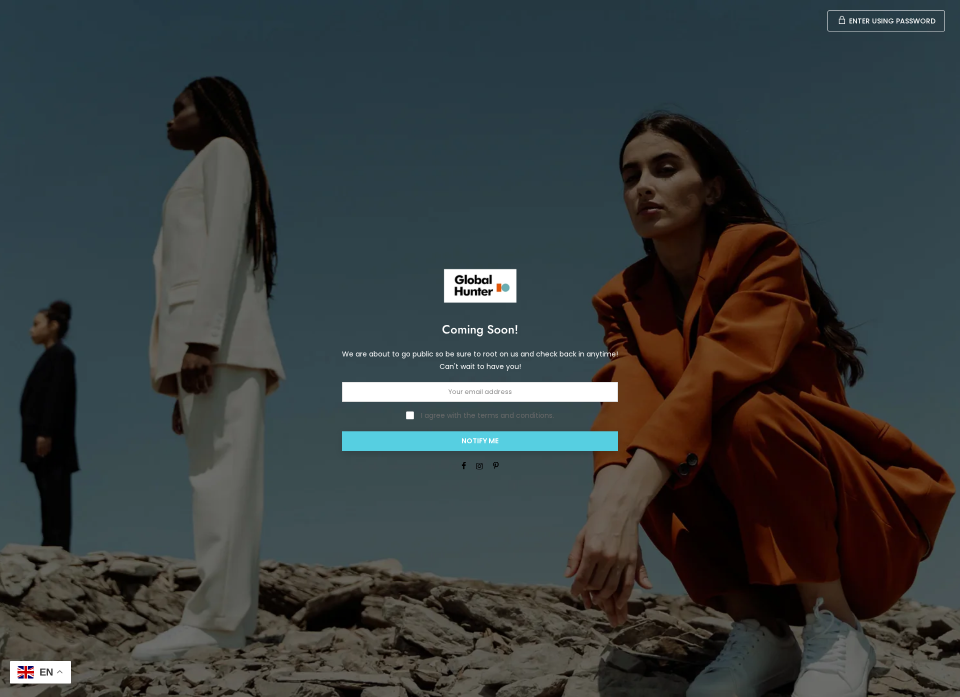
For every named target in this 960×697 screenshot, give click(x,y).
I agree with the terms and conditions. (486, 415)
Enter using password (891, 21)
